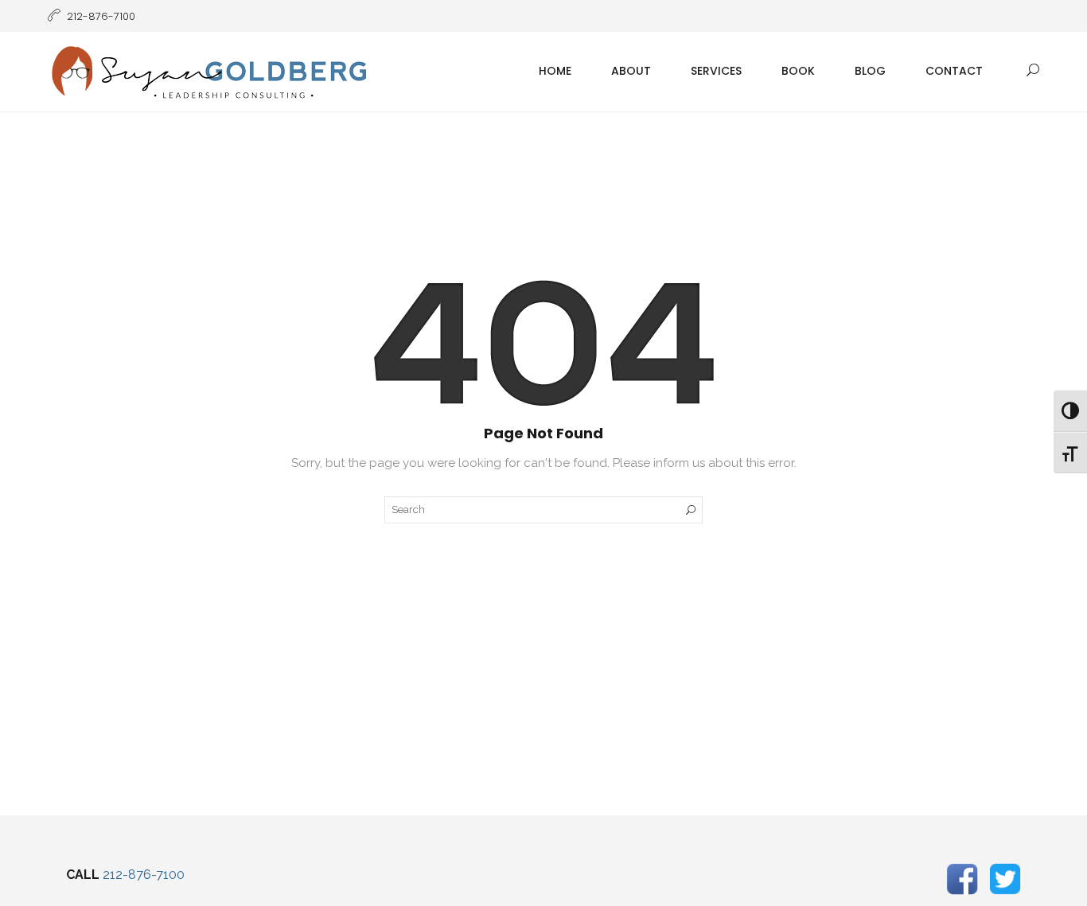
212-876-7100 (144, 874)
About (631, 71)
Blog (870, 71)
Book (798, 71)
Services (716, 71)
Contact (954, 71)
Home (555, 71)
